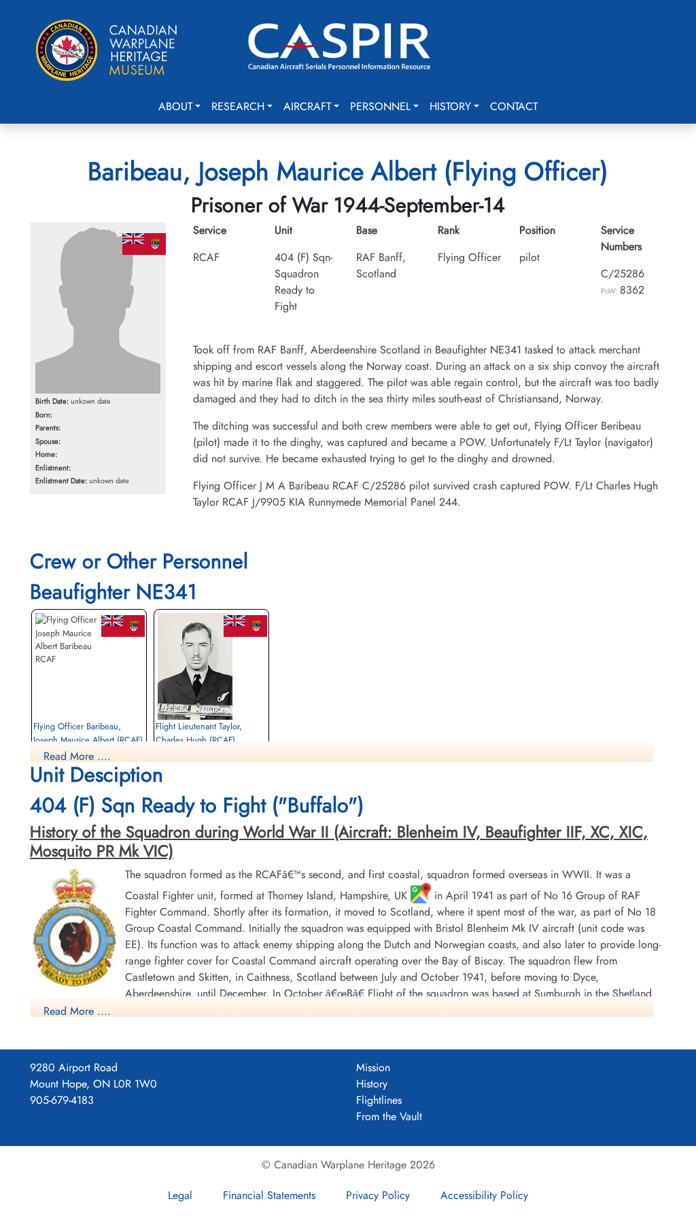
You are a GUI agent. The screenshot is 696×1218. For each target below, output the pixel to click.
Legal (180, 1195)
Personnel (380, 106)
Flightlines (379, 1100)
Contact (514, 106)
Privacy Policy (378, 1195)
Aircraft (307, 106)
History (450, 106)
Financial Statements (269, 1195)
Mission (373, 1067)
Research (237, 106)
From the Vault (389, 1116)
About (175, 106)
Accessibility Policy (484, 1195)
